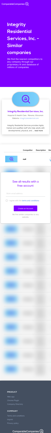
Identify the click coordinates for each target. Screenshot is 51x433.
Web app (10, 397)
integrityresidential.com (29, 118)
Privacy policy (13, 423)
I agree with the (23, 200)
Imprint (10, 419)
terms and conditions (30, 200)
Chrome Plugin (13, 400)
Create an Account (25, 208)
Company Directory (15, 404)
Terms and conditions (16, 416)
